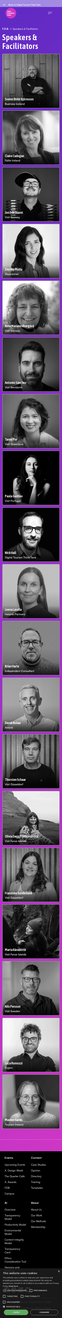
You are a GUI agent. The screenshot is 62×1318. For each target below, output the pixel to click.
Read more (13, 1286)
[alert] (31, 1293)
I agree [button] (16, 1312)
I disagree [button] (44, 1312)
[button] (50, 13)
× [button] (59, 1271)
